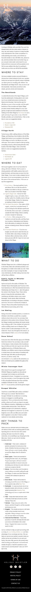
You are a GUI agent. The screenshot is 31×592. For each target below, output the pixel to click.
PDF (5, 384)
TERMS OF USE (15, 579)
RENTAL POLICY (15, 575)
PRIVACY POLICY (15, 572)
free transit (21, 112)
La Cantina (8, 217)
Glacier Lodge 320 (10, 125)
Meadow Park (21, 490)
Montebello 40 (9, 156)
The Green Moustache (11, 204)
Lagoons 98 (8, 159)
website (16, 333)
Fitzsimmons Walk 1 (10, 154)
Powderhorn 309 (9, 123)
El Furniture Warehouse (11, 229)
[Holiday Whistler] (15, 6)
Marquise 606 (9, 127)
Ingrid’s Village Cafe (10, 194)
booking (11, 358)
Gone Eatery (8, 185)
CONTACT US (15, 583)
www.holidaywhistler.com (15, 532)
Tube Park (22, 484)
